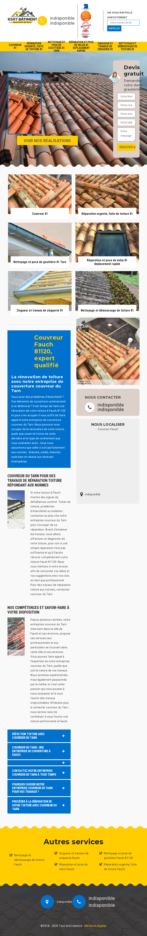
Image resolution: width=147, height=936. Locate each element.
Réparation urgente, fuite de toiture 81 (33, 46)
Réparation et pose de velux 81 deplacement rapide (81, 46)
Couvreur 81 (15, 46)
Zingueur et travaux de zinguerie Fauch (74, 855)
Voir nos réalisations (47, 140)
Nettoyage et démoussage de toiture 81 (127, 46)
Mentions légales (96, 925)
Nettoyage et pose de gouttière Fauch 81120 (118, 855)
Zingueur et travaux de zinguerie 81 (105, 46)
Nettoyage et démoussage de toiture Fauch (29, 860)
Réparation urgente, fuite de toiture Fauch (120, 867)
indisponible (62, 18)
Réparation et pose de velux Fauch (73, 867)
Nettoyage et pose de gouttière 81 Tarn (56, 46)
